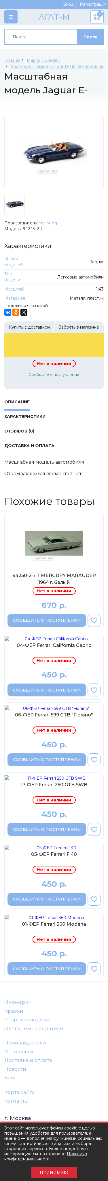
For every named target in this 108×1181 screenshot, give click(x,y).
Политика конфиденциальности (45, 1156)
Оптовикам (18, 1051)
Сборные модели (27, 1019)
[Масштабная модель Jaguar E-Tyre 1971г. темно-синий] (54, 152)
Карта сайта (19, 1092)
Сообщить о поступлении (54, 374)
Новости (15, 1069)
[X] (23, 312)
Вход (68, 4)
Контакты (16, 1101)
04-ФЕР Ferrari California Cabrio (54, 645)
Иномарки (18, 1002)
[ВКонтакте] (7, 312)
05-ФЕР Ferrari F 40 (54, 854)
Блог (10, 1078)
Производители (25, 1043)
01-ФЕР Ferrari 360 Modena (54, 924)
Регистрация (93, 4)
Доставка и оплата (28, 1060)
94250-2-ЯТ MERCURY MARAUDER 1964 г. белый (54, 579)
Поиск (91, 37)
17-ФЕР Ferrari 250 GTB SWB (54, 784)
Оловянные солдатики (33, 1028)
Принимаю (54, 1172)
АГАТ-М (54, 17)
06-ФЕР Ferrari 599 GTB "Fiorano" (54, 715)
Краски (13, 1011)
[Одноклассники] (15, 312)
